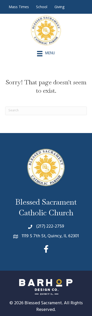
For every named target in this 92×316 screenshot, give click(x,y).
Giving (59, 6)
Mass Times (19, 6)
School (41, 6)
